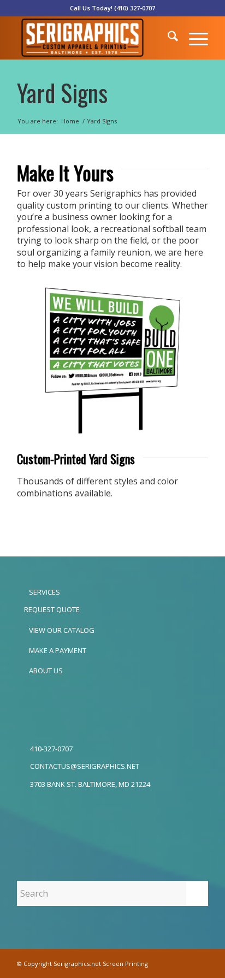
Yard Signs (62, 92)
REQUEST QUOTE (51, 609)
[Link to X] (200, 963)
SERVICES (43, 592)
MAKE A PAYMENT (56, 650)
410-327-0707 (51, 749)
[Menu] (193, 38)
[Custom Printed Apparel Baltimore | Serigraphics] (93, 38)
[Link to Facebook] (183, 963)
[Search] (167, 38)
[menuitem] (167, 38)
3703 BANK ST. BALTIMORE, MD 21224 (90, 784)
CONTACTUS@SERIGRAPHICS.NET (84, 766)
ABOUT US (45, 670)
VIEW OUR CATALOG (60, 630)
